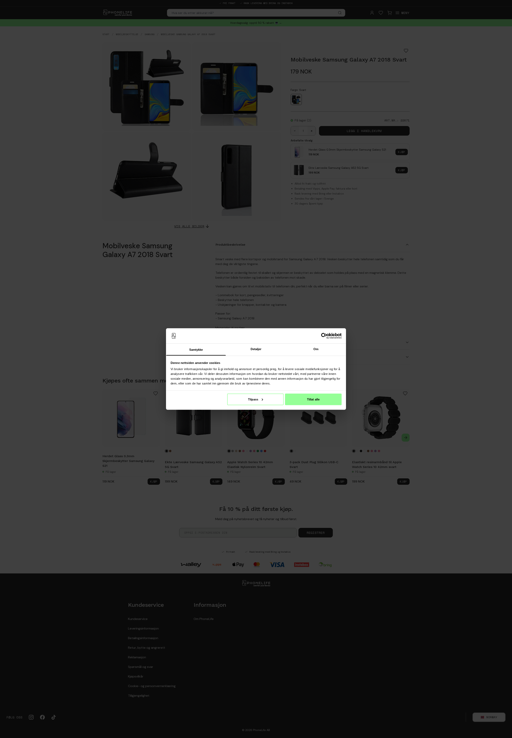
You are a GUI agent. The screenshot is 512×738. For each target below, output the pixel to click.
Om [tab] (315, 349)
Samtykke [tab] (196, 349)
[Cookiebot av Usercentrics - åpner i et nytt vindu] (324, 336)
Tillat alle (313, 399)
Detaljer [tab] (256, 349)
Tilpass (253, 399)
